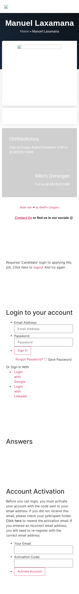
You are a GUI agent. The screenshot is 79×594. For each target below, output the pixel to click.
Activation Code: (27, 556)
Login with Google (19, 377)
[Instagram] (68, 232)
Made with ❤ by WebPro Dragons (39, 207)
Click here (13, 521)
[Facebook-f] (57, 232)
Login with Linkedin (20, 391)
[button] (74, 6)
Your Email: (22, 543)
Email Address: (25, 322)
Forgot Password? (29, 359)
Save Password (60, 359)
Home (24, 31)
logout (38, 267)
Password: (22, 336)
